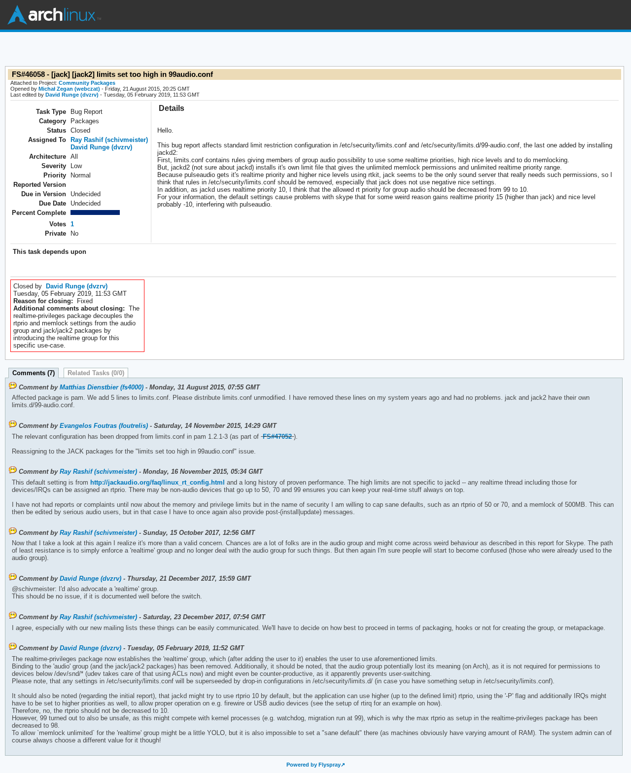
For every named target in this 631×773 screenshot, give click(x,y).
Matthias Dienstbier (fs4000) (101, 387)
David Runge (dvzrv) (72, 95)
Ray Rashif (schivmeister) (109, 139)
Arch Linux (54, 15)
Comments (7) (33, 373)
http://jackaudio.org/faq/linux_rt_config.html (156, 482)
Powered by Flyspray (313, 765)
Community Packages (87, 83)
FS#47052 (277, 436)
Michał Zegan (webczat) (69, 89)
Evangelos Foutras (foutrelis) (104, 425)
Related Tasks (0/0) (96, 373)
